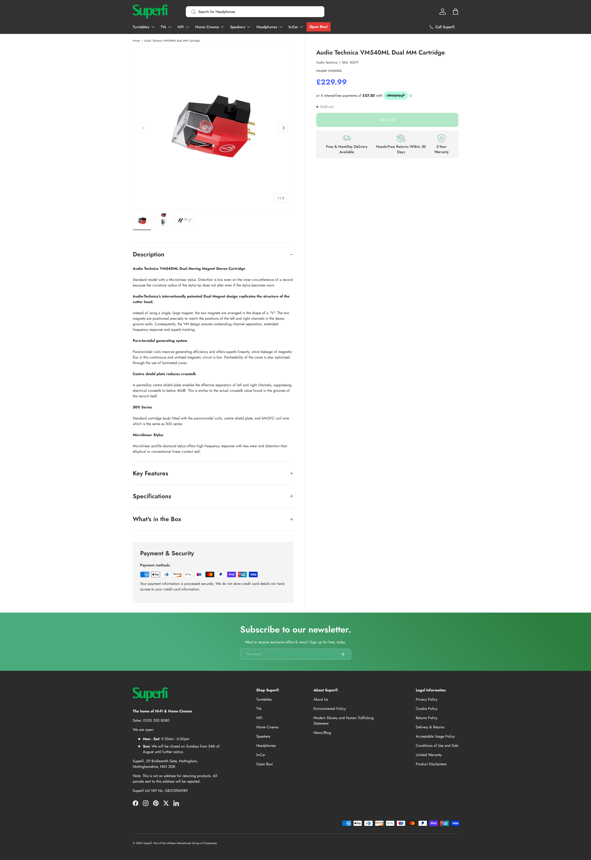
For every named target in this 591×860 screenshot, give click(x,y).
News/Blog (322, 732)
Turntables (141, 27)
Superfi (147, 843)
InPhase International (179, 843)
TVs (163, 27)
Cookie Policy (426, 708)
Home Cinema (207, 27)
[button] (455, 11)
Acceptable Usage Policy (435, 736)
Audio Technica (327, 62)
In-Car (293, 27)
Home (136, 40)
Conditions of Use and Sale (437, 745)
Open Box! (318, 26)
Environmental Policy (330, 708)
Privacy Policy (426, 699)
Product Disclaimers (431, 764)
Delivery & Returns (430, 727)
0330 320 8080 (156, 720)
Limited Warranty (429, 754)
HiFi (181, 27)
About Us (321, 699)
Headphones (266, 27)
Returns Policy (426, 717)
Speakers (237, 27)
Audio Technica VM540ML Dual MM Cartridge (172, 40)
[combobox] (255, 11)
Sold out (387, 119)
